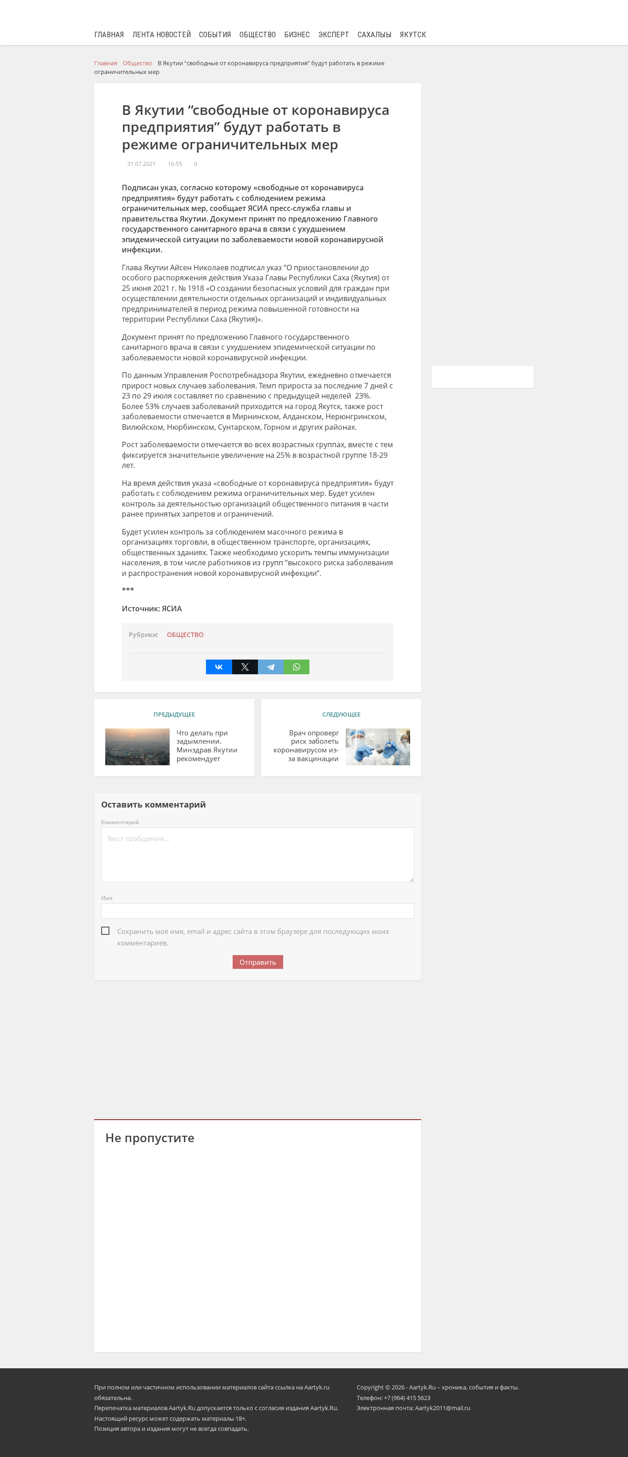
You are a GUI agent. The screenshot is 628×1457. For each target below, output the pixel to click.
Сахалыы (375, 34)
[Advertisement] (258, 1048)
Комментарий (120, 822)
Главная (109, 34)
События (215, 34)
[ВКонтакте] (219, 667)
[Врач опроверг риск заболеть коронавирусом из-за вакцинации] (378, 746)
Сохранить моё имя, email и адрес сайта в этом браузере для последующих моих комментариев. (253, 932)
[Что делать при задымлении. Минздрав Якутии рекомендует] (137, 746)
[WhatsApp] (296, 667)
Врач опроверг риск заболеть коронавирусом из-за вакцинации (306, 745)
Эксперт (333, 34)
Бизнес (297, 34)
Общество (258, 34)
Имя (107, 898)
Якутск (413, 34)
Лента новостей (161, 34)
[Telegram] (271, 667)
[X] (245, 667)
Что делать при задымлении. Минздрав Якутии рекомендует (207, 745)
